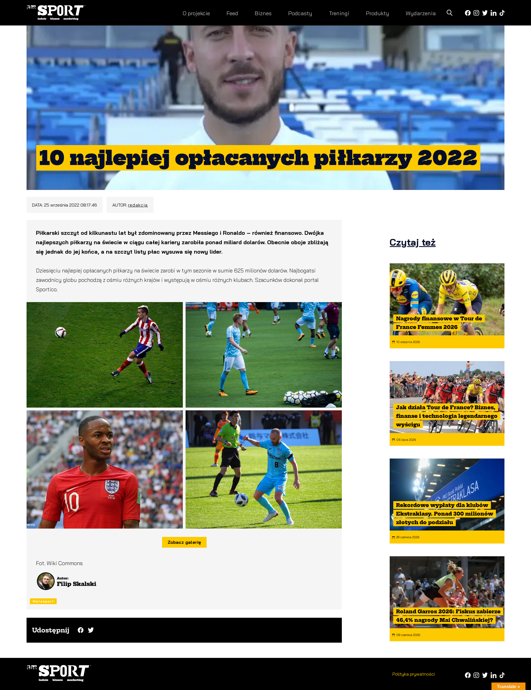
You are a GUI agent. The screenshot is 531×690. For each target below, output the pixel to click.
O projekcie (196, 13)
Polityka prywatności (413, 674)
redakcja (138, 205)
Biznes (263, 13)
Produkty (377, 13)
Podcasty (300, 13)
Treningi (339, 13)
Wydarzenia (421, 13)
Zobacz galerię (184, 542)
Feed (232, 13)
